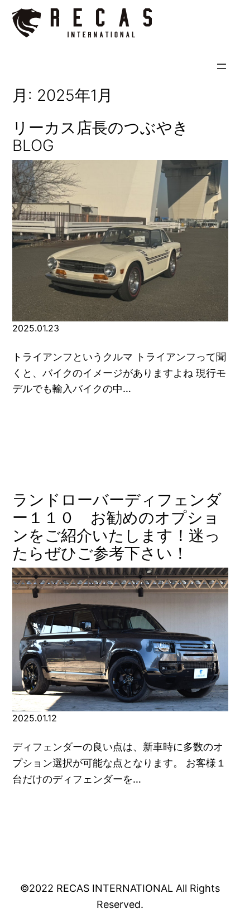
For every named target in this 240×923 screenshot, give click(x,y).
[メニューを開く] (221, 66)
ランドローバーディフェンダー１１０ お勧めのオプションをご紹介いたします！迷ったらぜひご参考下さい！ (117, 527)
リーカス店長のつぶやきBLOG (100, 136)
